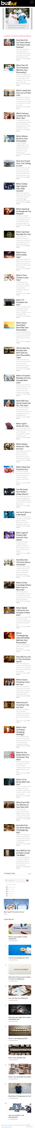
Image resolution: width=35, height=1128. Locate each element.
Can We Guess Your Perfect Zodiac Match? (22, 491)
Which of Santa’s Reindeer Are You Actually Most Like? (23, 379)
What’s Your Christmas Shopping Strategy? (21, 731)
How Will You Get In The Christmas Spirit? (23, 659)
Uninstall (9, 1127)
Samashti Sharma (14, 940)
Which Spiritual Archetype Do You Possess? (23, 211)
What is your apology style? (17, 1058)
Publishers (22, 1125)
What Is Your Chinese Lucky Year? (22, 277)
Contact (7, 1125)
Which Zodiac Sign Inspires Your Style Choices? (22, 187)
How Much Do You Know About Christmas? (23, 562)
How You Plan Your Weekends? (18, 998)
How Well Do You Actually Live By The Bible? (23, 852)
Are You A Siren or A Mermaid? (23, 513)
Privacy (13, 1125)
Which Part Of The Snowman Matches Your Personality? (22, 69)
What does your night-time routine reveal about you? (19, 1018)
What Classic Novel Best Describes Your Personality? (22, 326)
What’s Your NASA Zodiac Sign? (21, 254)
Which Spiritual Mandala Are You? (23, 233)
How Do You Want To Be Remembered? (16, 1116)
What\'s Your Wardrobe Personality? (19, 1077)
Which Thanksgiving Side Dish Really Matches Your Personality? (23, 638)
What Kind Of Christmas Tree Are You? (22, 704)
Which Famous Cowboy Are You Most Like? (23, 115)
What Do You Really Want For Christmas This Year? (22, 756)
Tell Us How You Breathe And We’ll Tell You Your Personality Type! (23, 353)
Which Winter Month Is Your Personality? (22, 138)
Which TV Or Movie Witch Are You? (23, 782)
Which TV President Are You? (22, 302)
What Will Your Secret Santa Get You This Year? (23, 403)
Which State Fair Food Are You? (23, 468)
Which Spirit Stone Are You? (22, 424)
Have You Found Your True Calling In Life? (23, 163)
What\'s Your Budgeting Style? (18, 1038)
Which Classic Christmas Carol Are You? (23, 682)
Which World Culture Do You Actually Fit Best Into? (23, 611)
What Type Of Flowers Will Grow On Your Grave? (22, 536)
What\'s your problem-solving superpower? (17, 938)
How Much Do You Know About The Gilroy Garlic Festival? (23, 43)
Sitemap (3, 1127)
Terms (17, 1125)
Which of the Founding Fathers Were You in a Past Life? (23, 586)
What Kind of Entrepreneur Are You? (19, 1096)
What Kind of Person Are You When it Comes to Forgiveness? (19, 978)
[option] (17, 18)
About (3, 1125)
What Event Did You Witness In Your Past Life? (22, 804)
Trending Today (17, 873)
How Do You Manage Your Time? (18, 958)
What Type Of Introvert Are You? (14, 912)
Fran (6, 914)
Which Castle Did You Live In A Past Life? (23, 92)
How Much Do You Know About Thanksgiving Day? (23, 829)
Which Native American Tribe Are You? (22, 446)
